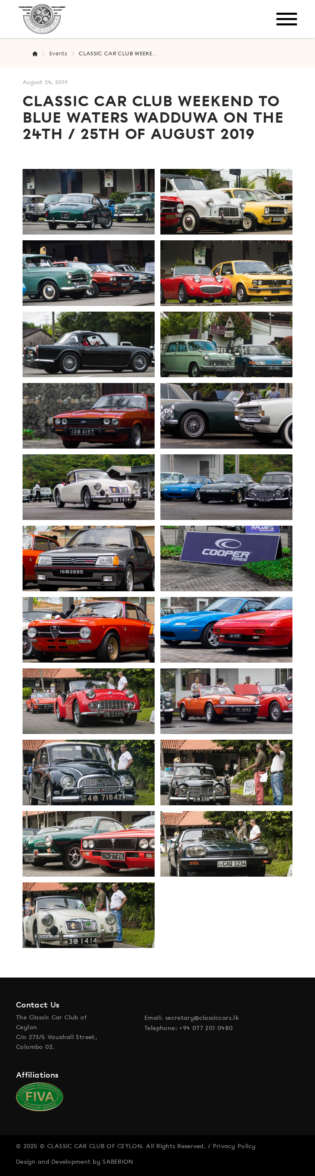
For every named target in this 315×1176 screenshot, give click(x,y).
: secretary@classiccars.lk (200, 1017)
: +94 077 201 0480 (204, 1028)
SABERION (118, 1161)
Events (58, 53)
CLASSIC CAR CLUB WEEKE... (118, 53)
